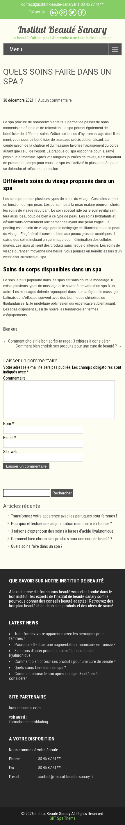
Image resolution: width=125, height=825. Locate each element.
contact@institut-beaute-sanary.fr (48, 4)
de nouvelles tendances (63, 309)
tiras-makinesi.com (25, 707)
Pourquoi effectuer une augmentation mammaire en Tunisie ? (61, 523)
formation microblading (28, 721)
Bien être (10, 329)
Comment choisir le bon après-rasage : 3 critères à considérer (56, 341)
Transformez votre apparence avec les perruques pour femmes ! (64, 516)
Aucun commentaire (55, 100)
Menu (15, 49)
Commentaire (14, 378)
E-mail (9, 437)
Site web (10, 451)
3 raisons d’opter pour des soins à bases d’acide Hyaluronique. (62, 531)
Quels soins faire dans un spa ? (37, 546)
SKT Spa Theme (63, 818)
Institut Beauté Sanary (62, 29)
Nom (8, 423)
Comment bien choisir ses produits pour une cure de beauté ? (69, 346)
